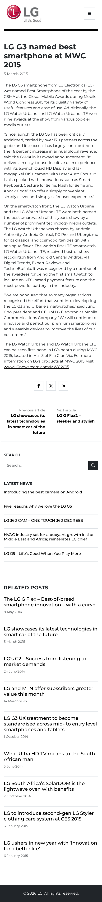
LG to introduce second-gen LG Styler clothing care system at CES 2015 (49, 816)
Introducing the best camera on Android (43, 492)
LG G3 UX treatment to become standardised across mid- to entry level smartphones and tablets (50, 723)
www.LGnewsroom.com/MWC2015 (36, 367)
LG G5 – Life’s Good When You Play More (42, 553)
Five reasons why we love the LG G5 (38, 506)
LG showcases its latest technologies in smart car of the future (50, 631)
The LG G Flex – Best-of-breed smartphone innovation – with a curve (49, 602)
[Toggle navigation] (89, 14)
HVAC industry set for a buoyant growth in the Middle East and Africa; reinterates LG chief (48, 536)
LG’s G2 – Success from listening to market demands (45, 661)
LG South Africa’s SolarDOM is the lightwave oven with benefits (44, 786)
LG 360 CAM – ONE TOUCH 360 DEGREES (43, 520)
